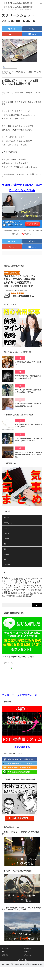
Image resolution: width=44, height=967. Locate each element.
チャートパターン (17, 581)
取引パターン (25, 590)
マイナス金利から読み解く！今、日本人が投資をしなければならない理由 (28, 439)
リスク (32, 588)
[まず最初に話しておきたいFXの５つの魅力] (7, 362)
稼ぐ (36, 593)
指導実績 (6, 554)
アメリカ (29, 579)
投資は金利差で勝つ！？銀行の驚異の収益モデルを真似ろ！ (28, 426)
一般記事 (6, 533)
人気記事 (6, 538)
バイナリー (20, 585)
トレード (12, 583)
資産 (20, 596)
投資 (7, 592)
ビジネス (6, 518)
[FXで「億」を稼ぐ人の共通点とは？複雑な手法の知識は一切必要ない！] (7, 390)
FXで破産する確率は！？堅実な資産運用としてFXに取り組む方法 (28, 377)
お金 (12, 579)
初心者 (12, 590)
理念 (3, 951)
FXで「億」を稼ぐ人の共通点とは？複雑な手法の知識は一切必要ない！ (28, 391)
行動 (7, 596)
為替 (25, 592)
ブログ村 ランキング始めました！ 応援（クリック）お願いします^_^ (22, 72)
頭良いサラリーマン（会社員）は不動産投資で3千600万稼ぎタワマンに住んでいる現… (28, 454)
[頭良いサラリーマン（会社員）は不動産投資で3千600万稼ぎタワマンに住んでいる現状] (7, 452)
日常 (5, 559)
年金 (36, 590)
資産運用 (8, 565)
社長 (29, 593)
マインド (6, 528)
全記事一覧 (5, 955)
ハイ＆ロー (23, 583)
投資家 (14, 593)
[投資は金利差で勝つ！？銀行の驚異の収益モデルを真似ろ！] (7, 424)
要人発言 (12, 596)
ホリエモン (17, 588)
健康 (5, 544)
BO (4, 578)
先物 (8, 590)
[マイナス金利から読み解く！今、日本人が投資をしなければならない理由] (7, 438)
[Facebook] (19, 761)
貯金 (17, 596)
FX (8, 578)
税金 (32, 593)
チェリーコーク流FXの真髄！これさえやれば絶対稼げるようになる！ (28, 405)
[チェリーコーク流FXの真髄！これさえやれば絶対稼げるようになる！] (7, 404)
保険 (4, 590)
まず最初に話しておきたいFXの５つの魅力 (28, 363)
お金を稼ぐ (20, 578)
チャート (7, 581)
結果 (4, 596)
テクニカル (29, 581)
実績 (5, 549)
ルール (37, 587)
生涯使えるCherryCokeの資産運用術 (17, 3)
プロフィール (8, 523)
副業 (18, 589)
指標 (19, 593)
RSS (25, 959)
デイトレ (35, 581)
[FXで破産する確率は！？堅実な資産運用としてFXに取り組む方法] (7, 376)
